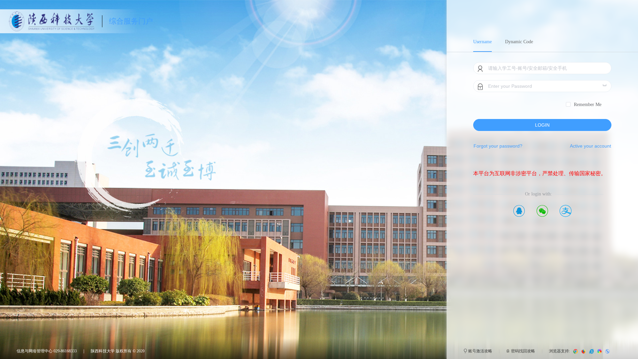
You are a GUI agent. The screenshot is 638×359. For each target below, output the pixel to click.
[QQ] (519, 210)
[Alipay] (565, 210)
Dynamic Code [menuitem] (519, 41)
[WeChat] (542, 210)
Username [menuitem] (482, 41)
